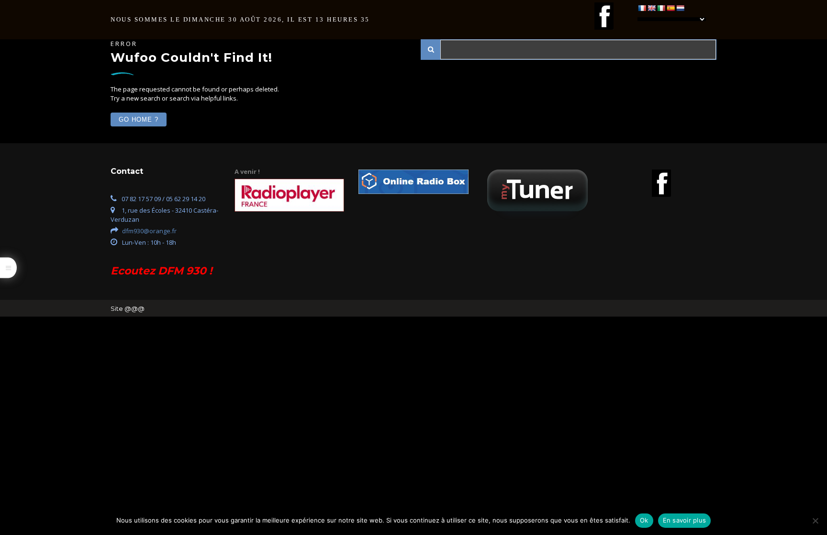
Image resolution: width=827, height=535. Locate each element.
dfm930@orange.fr (149, 231)
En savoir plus (684, 520)
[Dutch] (680, 8)
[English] (651, 8)
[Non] (815, 520)
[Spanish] (670, 8)
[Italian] (661, 8)
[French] (641, 8)
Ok (644, 520)
